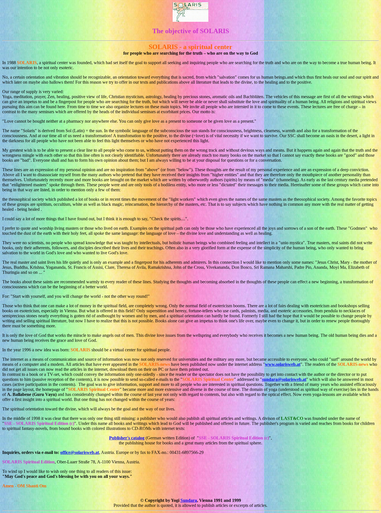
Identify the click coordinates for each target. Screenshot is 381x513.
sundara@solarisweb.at (284, 379)
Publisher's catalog (126, 437)
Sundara (188, 500)
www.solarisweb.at (282, 364)
